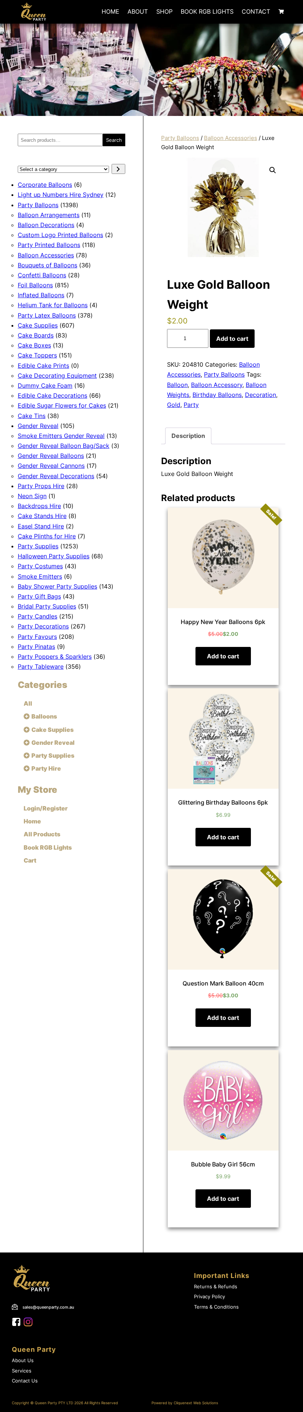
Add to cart (232, 338)
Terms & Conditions (216, 1307)
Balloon (177, 384)
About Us (23, 1360)
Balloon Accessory (216, 384)
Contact (256, 11)
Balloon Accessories (230, 138)
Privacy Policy (209, 1296)
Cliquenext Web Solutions (196, 1403)
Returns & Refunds (215, 1286)
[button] (272, 170)
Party (191, 404)
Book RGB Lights (207, 11)
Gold (173, 404)
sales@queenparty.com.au (48, 1307)
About (137, 11)
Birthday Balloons (217, 394)
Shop (164, 11)
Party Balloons (180, 138)
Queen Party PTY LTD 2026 (59, 1403)
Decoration (260, 394)
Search (114, 140)
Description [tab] (188, 435)
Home (110, 11)
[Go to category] (118, 169)
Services (21, 1371)
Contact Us (25, 1381)
